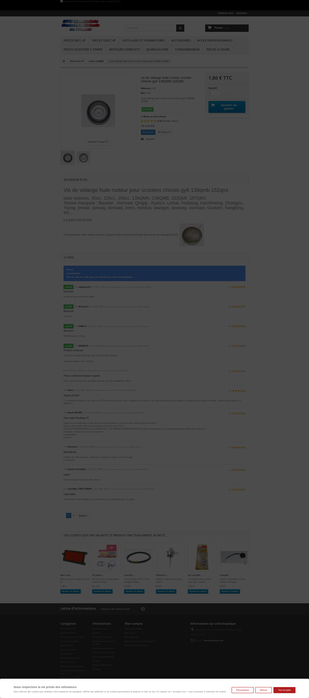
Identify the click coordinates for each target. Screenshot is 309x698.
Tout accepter (284, 690)
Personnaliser (242, 690)
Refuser (263, 690)
